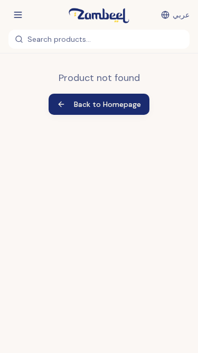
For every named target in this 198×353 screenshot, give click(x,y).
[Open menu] (17, 14)
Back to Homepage (107, 104)
